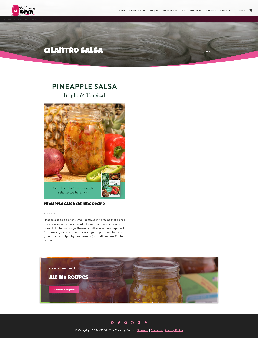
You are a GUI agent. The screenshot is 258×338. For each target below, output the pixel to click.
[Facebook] (112, 322)
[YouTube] (125, 322)
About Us (157, 330)
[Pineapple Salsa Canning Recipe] (84, 162)
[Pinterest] (139, 322)
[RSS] (145, 322)
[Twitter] (119, 322)
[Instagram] (132, 322)
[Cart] (250, 10)
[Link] (22, 8)
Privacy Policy (174, 330)
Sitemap (142, 330)
